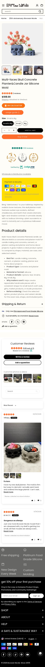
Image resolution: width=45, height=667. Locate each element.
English (31, 639)
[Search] (40, 11)
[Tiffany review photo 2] (6, 475)
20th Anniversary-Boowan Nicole (23, 18)
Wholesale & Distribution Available (16, 174)
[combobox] (22, 11)
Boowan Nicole (14, 663)
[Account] (37, 5)
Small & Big (7, 123)
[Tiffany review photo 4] (18, 475)
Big (25, 123)
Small (18, 123)
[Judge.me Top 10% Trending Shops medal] (33, 157)
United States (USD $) (14, 638)
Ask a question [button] (22, 362)
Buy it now (22, 137)
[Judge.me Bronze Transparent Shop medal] (11, 157)
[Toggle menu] (3, 5)
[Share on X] (17, 321)
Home (3, 18)
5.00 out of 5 (28, 348)
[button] (7, 93)
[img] (9, 414)
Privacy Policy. (10, 604)
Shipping (5, 100)
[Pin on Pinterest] (23, 321)
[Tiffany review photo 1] (22, 447)
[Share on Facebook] (11, 321)
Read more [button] (8, 492)
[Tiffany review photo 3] (12, 475)
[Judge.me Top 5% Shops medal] (22, 157)
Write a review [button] (23, 357)
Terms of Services (34, 602)
